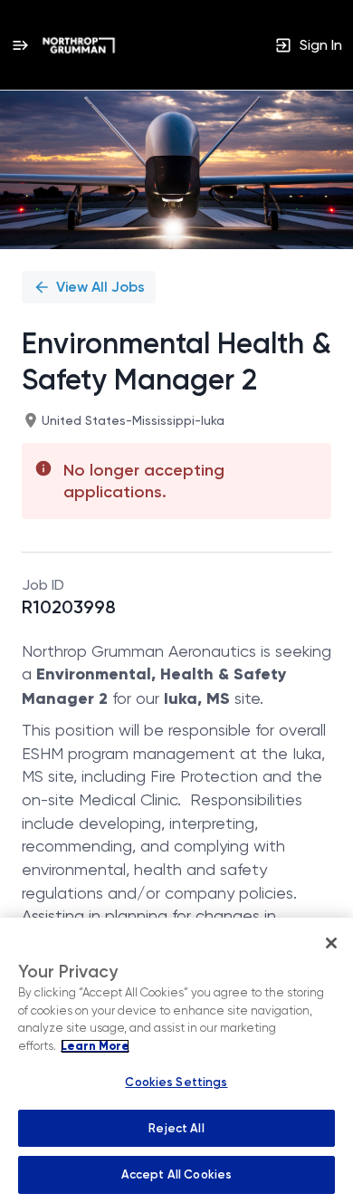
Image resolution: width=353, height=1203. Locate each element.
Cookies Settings (176, 1082)
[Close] (331, 943)
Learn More (95, 1046)
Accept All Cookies (176, 1174)
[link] (78, 45)
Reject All (176, 1128)
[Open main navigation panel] (20, 45)
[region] (176, 1060)
